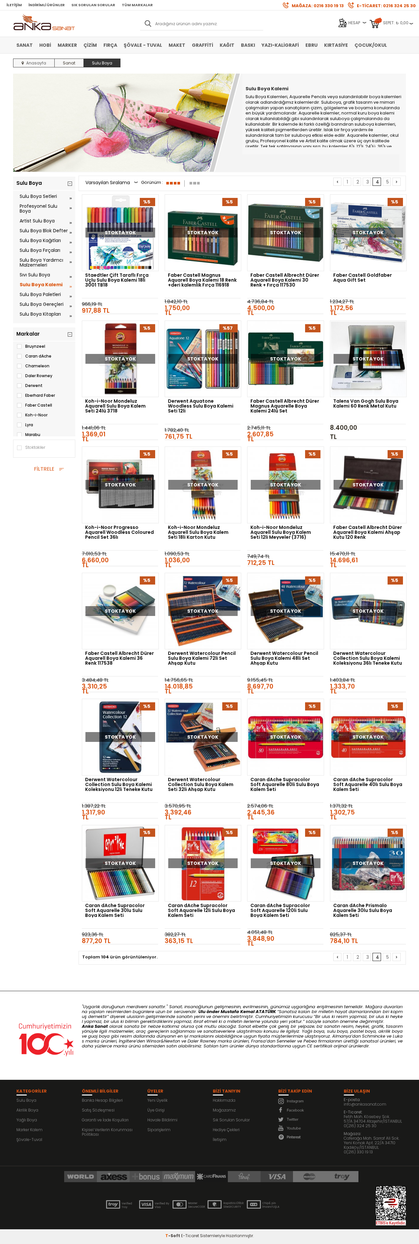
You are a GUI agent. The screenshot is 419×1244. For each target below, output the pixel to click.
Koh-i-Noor (36, 415)
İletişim (14, 5)
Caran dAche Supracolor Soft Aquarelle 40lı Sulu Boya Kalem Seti (367, 784)
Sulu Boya (26, 1100)
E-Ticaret (190, 1235)
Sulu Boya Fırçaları (40, 250)
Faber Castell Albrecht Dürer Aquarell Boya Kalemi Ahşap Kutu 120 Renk (367, 532)
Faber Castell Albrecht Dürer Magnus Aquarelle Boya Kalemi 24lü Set (284, 406)
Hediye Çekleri (226, 1129)
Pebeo (310, 1041)
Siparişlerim (159, 1129)
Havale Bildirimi (162, 1120)
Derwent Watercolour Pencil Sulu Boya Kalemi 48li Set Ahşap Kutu (284, 658)
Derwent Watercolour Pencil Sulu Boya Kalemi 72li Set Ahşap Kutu (202, 658)
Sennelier (286, 1041)
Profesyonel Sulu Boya (38, 208)
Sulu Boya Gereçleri (42, 304)
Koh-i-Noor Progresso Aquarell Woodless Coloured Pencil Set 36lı (119, 532)
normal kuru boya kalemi (367, 113)
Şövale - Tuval (143, 45)
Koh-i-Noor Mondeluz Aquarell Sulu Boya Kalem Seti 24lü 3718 (115, 406)
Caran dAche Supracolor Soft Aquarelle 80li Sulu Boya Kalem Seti (284, 784)
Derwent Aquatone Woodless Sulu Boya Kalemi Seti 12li (200, 406)
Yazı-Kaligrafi (280, 45)
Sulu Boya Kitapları (40, 314)
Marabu (32, 434)
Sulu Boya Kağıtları (40, 240)
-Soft (173, 1235)
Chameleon (37, 366)
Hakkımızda (224, 1100)
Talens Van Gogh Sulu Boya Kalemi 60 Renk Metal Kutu (365, 404)
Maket (177, 45)
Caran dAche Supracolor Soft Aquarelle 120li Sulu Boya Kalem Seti (280, 910)
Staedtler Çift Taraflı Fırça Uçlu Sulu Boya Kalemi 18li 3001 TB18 (117, 280)
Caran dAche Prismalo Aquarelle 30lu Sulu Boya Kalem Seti (362, 910)
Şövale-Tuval (29, 1139)
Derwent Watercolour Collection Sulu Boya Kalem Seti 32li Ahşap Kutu (200, 784)
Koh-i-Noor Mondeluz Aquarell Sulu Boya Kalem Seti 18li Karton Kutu (198, 532)
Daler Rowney (38, 375)
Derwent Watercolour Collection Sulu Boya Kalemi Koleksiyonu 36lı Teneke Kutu (367, 658)
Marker (67, 45)
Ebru (311, 45)
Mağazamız (224, 1110)
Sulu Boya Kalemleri (266, 97)
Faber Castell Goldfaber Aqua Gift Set (362, 278)
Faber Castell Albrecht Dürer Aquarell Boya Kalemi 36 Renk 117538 (119, 658)
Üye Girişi (156, 1110)
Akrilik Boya (27, 1110)
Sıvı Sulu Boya (35, 275)
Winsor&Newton (163, 1041)
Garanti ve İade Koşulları (105, 1120)
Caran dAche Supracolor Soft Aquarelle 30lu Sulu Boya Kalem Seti (115, 910)
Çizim (90, 45)
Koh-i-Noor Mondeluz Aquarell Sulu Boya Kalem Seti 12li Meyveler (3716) (280, 532)
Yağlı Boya (26, 1120)
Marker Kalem (29, 1129)
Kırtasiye (336, 45)
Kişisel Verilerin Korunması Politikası (107, 1132)
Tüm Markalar (137, 5)
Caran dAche (38, 356)
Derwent (34, 385)
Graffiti (202, 45)
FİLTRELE (44, 469)
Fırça (110, 45)
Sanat (24, 45)
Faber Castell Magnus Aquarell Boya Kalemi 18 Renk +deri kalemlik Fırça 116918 (202, 280)
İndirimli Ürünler (46, 5)
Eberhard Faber (40, 395)
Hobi (45, 45)
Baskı (248, 45)
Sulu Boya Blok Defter (44, 230)
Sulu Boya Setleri (38, 196)
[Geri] (337, 182)
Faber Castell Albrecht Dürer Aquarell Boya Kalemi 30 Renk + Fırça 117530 (284, 280)
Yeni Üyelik (157, 1100)
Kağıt (227, 45)
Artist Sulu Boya (37, 221)
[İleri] (396, 182)
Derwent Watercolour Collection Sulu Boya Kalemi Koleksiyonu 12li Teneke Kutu (119, 784)
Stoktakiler (35, 447)
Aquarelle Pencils (307, 97)
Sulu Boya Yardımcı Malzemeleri (41, 262)
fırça (345, 130)
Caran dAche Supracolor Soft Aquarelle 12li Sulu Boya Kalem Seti (201, 910)
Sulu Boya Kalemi (41, 284)
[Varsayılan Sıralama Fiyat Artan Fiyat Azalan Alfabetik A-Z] (111, 183)
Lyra (29, 425)
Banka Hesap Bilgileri (102, 1100)
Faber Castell (38, 405)
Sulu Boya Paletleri (40, 294)
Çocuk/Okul (371, 45)
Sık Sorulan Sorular (93, 5)
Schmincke (373, 1036)
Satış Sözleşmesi (98, 1110)
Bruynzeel (35, 346)
